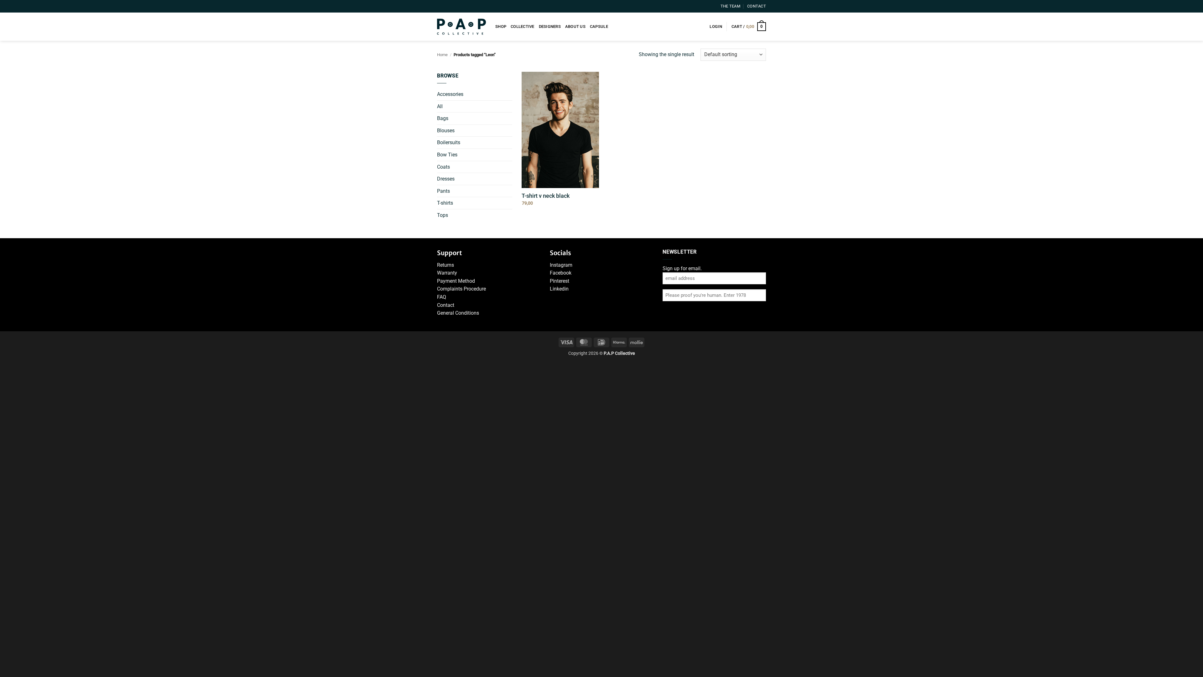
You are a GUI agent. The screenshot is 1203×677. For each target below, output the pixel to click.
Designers (550, 26)
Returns (445, 265)
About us (575, 26)
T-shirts (445, 203)
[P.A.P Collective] (461, 26)
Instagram (561, 265)
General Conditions (458, 313)
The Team (730, 6)
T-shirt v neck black (546, 195)
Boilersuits (448, 142)
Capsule (599, 26)
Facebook (560, 273)
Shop (500, 26)
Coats (443, 167)
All (440, 106)
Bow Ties (447, 155)
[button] (716, 26)
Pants (443, 191)
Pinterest (559, 281)
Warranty (447, 273)
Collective (522, 26)
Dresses (446, 179)
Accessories (450, 94)
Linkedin (559, 289)
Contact (756, 6)
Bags (442, 118)
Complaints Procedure (461, 289)
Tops (442, 215)
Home (442, 54)
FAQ (441, 297)
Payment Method (456, 281)
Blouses (446, 131)
